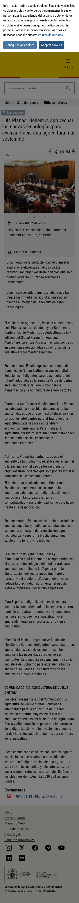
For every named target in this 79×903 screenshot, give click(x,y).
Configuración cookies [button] (19, 45)
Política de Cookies (50, 35)
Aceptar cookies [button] (51, 45)
